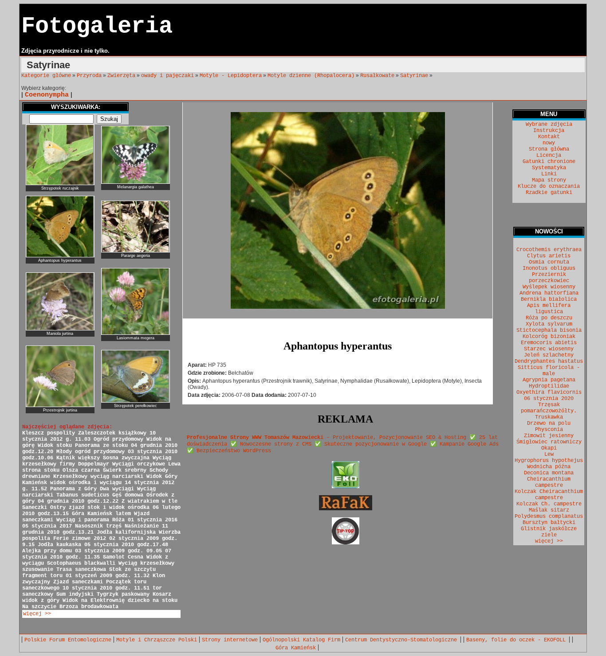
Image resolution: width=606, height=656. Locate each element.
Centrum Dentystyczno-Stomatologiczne (402, 640)
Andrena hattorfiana (548, 293)
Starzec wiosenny (549, 349)
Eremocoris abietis (549, 343)
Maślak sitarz (549, 510)
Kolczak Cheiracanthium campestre (549, 495)
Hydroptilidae (549, 386)
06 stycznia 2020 (549, 399)
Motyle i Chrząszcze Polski (156, 640)
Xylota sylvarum (549, 324)
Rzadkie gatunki (549, 193)
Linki (549, 174)
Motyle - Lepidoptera (231, 76)
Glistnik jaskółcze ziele (549, 532)
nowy (549, 143)
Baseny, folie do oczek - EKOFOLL (517, 640)
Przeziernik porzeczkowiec (549, 278)
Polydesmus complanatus (549, 516)
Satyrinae (414, 76)
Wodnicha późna (549, 467)
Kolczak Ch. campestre (549, 504)
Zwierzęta (121, 76)
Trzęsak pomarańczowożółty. (549, 408)
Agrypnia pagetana (549, 380)
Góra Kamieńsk (295, 648)
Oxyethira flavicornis (549, 392)
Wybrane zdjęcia (549, 124)
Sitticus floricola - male (549, 371)
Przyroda (89, 76)
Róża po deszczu (549, 318)
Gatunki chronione (549, 162)
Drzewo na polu (549, 423)
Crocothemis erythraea (549, 250)
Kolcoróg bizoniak (549, 337)
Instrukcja (548, 131)
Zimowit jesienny (549, 436)
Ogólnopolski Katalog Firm (301, 640)
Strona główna (549, 149)
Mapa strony (549, 180)
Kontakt (549, 137)
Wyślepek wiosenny (549, 287)
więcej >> (37, 614)
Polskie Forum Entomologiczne (67, 640)
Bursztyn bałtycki (549, 523)
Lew (549, 454)
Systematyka (549, 168)
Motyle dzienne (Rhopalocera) (311, 76)
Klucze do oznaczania (549, 186)
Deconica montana (549, 473)
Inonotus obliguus (549, 268)
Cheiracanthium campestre (549, 482)
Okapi (549, 448)
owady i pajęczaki (167, 76)
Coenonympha (47, 94)
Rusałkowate (377, 76)
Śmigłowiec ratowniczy (549, 442)
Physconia (549, 430)
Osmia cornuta (549, 262)
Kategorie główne (46, 76)
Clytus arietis (549, 256)
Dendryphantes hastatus (549, 361)
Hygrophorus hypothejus (549, 461)
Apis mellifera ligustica (549, 309)
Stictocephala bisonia (549, 330)
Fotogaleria (97, 26)
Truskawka (549, 417)
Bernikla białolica (549, 299)
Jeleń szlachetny (549, 355)
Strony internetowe (230, 640)
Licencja (548, 155)
